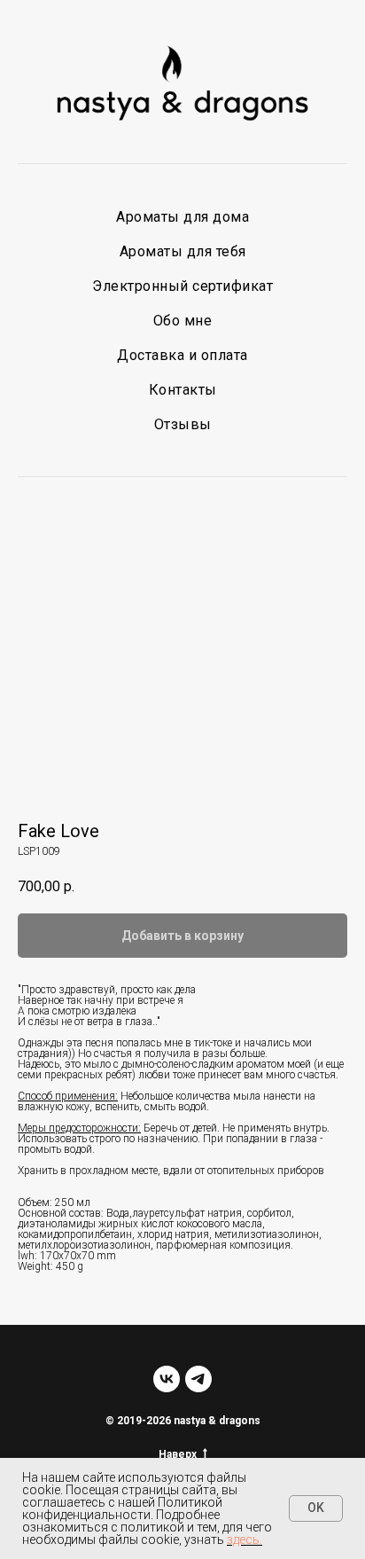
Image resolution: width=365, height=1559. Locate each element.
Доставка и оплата (182, 355)
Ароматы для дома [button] (182, 216)
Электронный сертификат (182, 286)
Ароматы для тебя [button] (183, 251)
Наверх (178, 1454)
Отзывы (183, 424)
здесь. (244, 1539)
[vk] (166, 1379)
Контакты (183, 389)
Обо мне (183, 320)
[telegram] (198, 1379)
